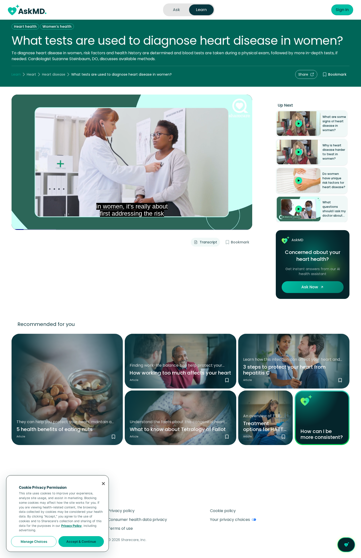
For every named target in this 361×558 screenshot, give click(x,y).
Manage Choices (34, 542)
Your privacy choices (230, 519)
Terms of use (120, 528)
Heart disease (53, 74)
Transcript (208, 242)
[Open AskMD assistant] (346, 544)
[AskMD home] (27, 10)
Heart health (25, 26)
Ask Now (309, 287)
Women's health (56, 26)
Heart (31, 74)
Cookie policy (223, 511)
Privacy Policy (71, 526)
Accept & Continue (81, 542)
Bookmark (337, 74)
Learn (16, 74)
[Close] (103, 483)
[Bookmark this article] (113, 436)
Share (303, 74)
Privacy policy (121, 511)
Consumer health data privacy (137, 519)
